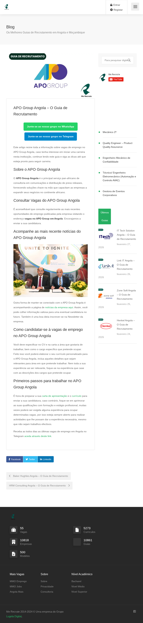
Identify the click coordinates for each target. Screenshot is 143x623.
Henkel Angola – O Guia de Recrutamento (126, 324)
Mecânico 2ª (109, 132)
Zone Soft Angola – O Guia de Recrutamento (126, 294)
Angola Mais (16, 591)
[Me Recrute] (6, 5)
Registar (118, 9)
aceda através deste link (37, 436)
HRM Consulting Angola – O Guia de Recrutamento (37, 485)
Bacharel (76, 581)
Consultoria (47, 591)
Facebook (16, 459)
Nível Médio (78, 586)
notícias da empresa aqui (59, 307)
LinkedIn (47, 459)
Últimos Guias (105, 216)
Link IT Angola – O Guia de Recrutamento (126, 264)
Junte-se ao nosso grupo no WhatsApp (50, 126)
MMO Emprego (18, 581)
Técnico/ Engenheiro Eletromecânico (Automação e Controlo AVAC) (119, 176)
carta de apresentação (54, 396)
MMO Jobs (16, 586)
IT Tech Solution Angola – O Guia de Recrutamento (126, 234)
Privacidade (47, 586)
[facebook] (134, 611)
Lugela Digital (13, 616)
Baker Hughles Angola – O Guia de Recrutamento (40, 476)
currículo (76, 396)
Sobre (44, 581)
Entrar (116, 4)
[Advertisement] (117, 106)
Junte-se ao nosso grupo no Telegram (50, 136)
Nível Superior (79, 591)
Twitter (32, 459)
